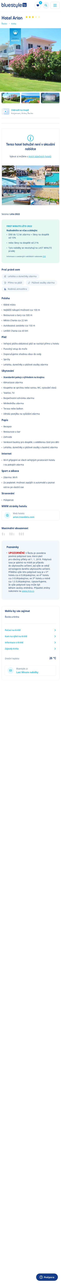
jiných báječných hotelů (40, 156)
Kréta (13, 23)
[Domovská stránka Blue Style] (14, 5)
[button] (30, 113)
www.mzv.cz (28, 590)
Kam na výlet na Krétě (16, 636)
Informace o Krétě (14, 642)
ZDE (44, 256)
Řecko (4, 23)
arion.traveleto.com (23, 517)
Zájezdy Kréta (12, 648)
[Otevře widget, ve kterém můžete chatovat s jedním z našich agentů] (47, 1277)
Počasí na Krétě (13, 630)
